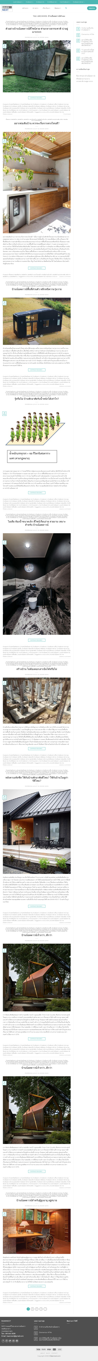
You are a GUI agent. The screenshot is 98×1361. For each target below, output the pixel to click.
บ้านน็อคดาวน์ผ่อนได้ (24, 22)
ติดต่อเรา (58, 8)
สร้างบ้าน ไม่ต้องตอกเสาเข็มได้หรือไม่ (36, 669)
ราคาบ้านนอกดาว (32, 24)
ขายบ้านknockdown (51, 276)
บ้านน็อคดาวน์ (40, 2)
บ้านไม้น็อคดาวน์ (14, 24)
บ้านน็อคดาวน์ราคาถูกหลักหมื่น (25, 23)
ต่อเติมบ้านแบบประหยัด (54, 119)
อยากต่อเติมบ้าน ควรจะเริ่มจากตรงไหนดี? (36, 123)
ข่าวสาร (35, 8)
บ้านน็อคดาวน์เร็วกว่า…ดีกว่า (37, 935)
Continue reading (37, 97)
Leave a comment (65, 276)
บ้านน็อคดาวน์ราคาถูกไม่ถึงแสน (41, 23)
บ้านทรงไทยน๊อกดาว (11, 21)
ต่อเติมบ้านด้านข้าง (42, 119)
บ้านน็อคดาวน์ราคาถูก (57, 22)
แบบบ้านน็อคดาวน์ (62, 24)
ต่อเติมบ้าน (20, 119)
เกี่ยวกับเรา (46, 8)
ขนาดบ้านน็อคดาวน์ (55, 112)
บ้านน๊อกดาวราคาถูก (57, 21)
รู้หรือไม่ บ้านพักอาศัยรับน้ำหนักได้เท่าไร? (37, 398)
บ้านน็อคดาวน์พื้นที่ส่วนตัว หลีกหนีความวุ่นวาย (37, 289)
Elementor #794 (87, 34)
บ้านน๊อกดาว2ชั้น (47, 21)
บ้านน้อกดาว (39, 21)
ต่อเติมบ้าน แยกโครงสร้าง (30, 119)
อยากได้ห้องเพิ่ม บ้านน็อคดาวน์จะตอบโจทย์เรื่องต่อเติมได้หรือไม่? (87, 42)
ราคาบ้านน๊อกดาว (64, 2)
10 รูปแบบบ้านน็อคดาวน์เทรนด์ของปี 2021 (87, 51)
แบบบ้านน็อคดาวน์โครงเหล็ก (44, 26)
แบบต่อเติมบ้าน (38, 120)
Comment (67, 114)
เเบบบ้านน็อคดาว (17, 2)
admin (47, 37)
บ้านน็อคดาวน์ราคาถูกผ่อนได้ (11, 108)
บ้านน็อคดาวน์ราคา (78, 2)
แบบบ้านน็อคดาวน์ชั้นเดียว (29, 26)
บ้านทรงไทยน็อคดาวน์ (22, 21)
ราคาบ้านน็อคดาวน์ (43, 24)
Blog (48, 1353)
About (42, 1353)
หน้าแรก (25, 8)
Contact (54, 1353)
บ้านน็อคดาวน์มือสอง (35, 22)
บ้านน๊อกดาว (29, 2)
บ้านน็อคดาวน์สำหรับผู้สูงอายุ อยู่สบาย (36, 1200)
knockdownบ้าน (44, 112)
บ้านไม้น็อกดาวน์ (51, 2)
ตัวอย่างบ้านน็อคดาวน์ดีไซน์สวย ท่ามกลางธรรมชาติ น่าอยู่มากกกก (85, 78)
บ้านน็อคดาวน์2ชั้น (13, 22)
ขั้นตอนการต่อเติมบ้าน (11, 119)
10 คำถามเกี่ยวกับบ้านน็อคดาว (87, 29)
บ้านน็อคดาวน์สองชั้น (55, 23)
